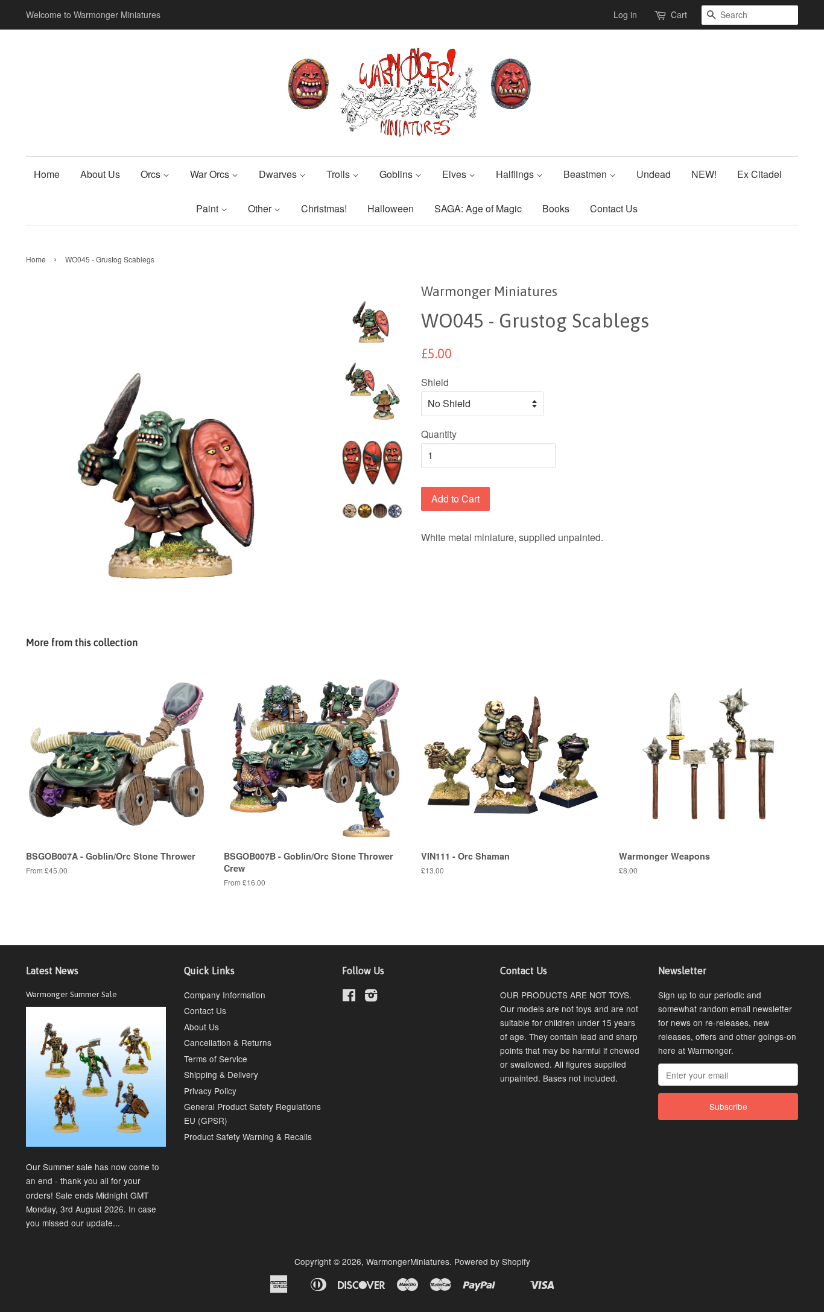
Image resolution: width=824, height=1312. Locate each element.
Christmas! (324, 208)
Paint (208, 208)
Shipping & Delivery (221, 1074)
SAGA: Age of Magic (478, 208)
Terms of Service (215, 1059)
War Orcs (211, 174)
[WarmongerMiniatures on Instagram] (371, 997)
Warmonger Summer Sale (71, 994)
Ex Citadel (759, 174)
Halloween (390, 208)
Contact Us (614, 208)
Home (47, 174)
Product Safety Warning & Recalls (248, 1136)
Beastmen (586, 174)
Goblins (397, 174)
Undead (653, 174)
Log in (625, 14)
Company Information (224, 995)
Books (555, 208)
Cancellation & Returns (227, 1042)
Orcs (152, 174)
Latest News (52, 970)
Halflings (516, 174)
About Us (100, 174)
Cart (679, 14)
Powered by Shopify (492, 1261)
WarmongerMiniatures (407, 1261)
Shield (435, 382)
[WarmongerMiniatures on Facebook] (349, 997)
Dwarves (279, 174)
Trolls (339, 174)
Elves (455, 174)
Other (261, 208)
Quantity (439, 434)
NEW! (704, 174)
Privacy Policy (210, 1091)
